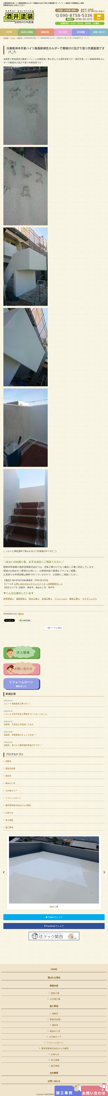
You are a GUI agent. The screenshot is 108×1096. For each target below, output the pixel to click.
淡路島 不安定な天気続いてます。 (19, 723)
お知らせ (9, 813)
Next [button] (104, 872)
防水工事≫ (34, 599)
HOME (5, 38)
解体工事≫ (74, 599)
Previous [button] (3, 872)
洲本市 (19, 38)
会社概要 (54, 1073)
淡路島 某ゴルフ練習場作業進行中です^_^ (23, 743)
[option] (54, 872)
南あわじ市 (10, 783)
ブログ (12, 38)
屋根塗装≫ (21, 599)
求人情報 (9, 820)
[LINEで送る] (25, 620)
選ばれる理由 (54, 977)
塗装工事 (55, 993)
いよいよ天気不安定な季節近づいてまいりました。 (26, 712)
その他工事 (55, 999)
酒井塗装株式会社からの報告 (18, 805)
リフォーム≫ (61, 599)
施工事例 (9, 827)
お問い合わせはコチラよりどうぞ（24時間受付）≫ (38, 584)
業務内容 (54, 986)
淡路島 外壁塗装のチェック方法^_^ (20, 733)
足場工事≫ (47, 599)
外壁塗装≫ (8, 599)
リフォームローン (13, 798)
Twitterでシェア (55, 917)
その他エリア (11, 790)
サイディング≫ (89, 599)
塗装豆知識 (10, 768)
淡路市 (8, 761)
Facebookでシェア (55, 926)
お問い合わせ (54, 1081)
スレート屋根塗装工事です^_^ (17, 702)
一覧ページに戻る (54, 628)
